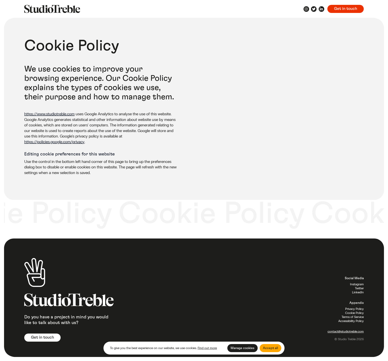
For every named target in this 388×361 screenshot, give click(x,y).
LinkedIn (358, 292)
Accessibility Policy (351, 321)
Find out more (207, 348)
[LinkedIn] (321, 10)
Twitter (359, 288)
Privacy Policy (354, 309)
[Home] (52, 9)
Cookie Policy (354, 313)
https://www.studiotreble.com (49, 113)
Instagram (357, 284)
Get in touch (345, 9)
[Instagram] (306, 10)
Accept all (270, 348)
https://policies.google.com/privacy (54, 141)
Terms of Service (353, 317)
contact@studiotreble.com (346, 331)
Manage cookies (242, 348)
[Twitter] (314, 10)
